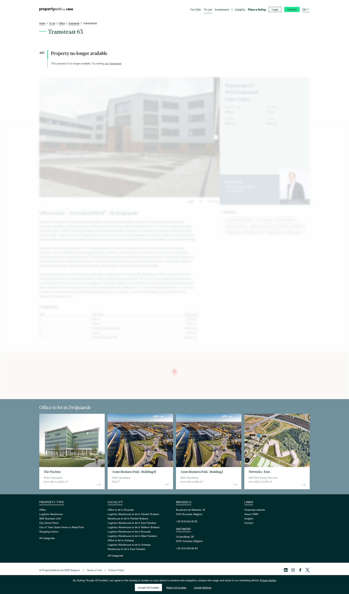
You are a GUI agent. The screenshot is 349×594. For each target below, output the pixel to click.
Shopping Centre (48, 531)
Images (190, 201)
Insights (248, 518)
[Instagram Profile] (293, 570)
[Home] (56, 9)
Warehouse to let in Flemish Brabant (128, 518)
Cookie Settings (202, 587)
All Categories (47, 538)
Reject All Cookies (176, 587)
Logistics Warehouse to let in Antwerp (129, 544)
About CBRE (251, 514)
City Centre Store (49, 523)
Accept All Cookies (148, 587)
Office (42, 509)
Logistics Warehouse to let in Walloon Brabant (134, 527)
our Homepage (113, 63)
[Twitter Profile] (307, 570)
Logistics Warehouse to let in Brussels (129, 531)
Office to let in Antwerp (121, 540)
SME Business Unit (50, 518)
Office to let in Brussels (121, 509)
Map (200, 201)
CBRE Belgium (72, 570)
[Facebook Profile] (300, 570)
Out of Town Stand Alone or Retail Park (61, 527)
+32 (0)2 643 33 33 (186, 521)
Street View (212, 201)
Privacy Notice (268, 580)
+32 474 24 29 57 (234, 191)
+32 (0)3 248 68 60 (187, 548)
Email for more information (239, 186)
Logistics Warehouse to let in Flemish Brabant (133, 514)
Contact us (294, 202)
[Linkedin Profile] (286, 570)
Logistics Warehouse (51, 514)
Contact (248, 523)
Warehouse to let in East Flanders (126, 549)
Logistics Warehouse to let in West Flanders (132, 536)
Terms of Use (94, 570)
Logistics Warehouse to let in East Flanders (132, 523)
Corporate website (254, 509)
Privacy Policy (116, 570)
